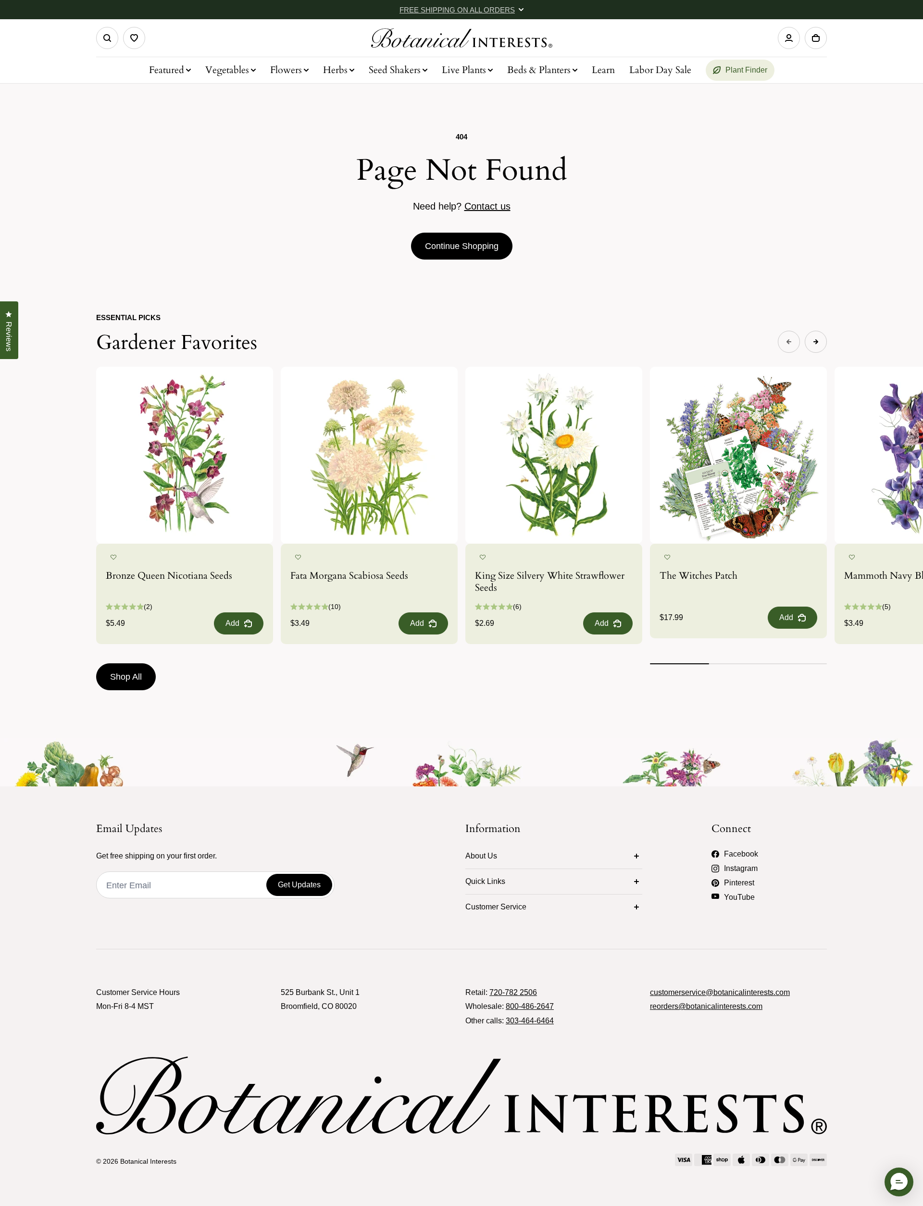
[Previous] (789, 342)
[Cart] (816, 38)
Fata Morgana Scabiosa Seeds (349, 576)
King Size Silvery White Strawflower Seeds (549, 582)
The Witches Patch (698, 576)
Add (232, 623)
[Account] (789, 38)
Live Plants (464, 69)
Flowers (286, 69)
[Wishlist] (134, 38)
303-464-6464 (530, 1021)
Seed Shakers (395, 69)
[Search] (107, 38)
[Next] (816, 342)
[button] (113, 557)
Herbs (335, 69)
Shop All (126, 677)
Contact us (487, 206)
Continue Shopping (462, 246)
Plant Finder (746, 70)
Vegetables (227, 69)
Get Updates (299, 885)
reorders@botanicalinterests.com (706, 1006)
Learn (603, 69)
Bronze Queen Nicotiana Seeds (169, 576)
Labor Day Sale (660, 69)
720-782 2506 (513, 992)
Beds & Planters (539, 69)
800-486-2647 (530, 1006)
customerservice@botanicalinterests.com (720, 992)
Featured (166, 69)
